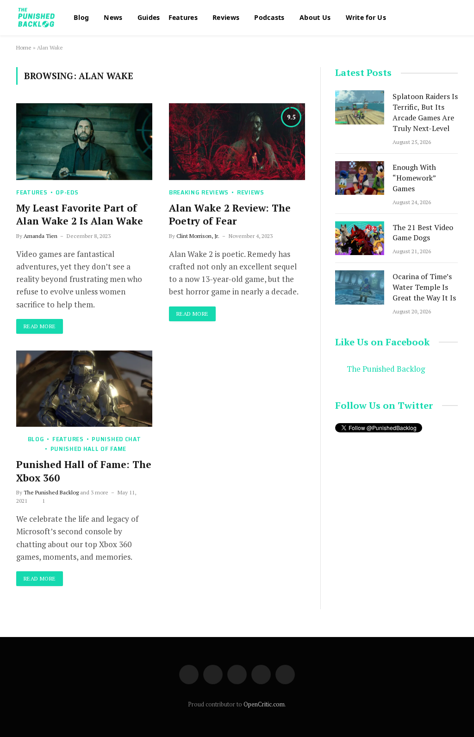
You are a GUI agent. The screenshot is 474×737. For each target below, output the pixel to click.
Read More (40, 326)
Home (23, 47)
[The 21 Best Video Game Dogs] (359, 238)
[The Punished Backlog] (37, 17)
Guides (148, 17)
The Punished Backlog (51, 492)
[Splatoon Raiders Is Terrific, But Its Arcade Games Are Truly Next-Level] (359, 107)
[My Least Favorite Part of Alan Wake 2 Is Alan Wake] (84, 141)
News (112, 17)
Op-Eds (67, 192)
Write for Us (363, 17)
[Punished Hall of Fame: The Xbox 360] (84, 388)
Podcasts (267, 17)
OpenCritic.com (264, 704)
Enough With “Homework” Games (414, 178)
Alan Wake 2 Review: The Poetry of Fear (230, 214)
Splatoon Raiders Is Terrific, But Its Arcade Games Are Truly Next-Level (425, 112)
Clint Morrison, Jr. (197, 235)
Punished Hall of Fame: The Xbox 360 (83, 471)
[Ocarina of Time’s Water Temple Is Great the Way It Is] (359, 287)
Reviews (224, 17)
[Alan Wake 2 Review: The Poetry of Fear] (237, 141)
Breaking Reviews (199, 192)
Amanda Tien (40, 235)
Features (182, 17)
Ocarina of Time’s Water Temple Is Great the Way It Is (424, 287)
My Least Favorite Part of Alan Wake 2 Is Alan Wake (79, 214)
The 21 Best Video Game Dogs (423, 232)
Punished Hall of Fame (88, 449)
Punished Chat (116, 439)
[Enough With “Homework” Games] (359, 178)
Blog (81, 17)
